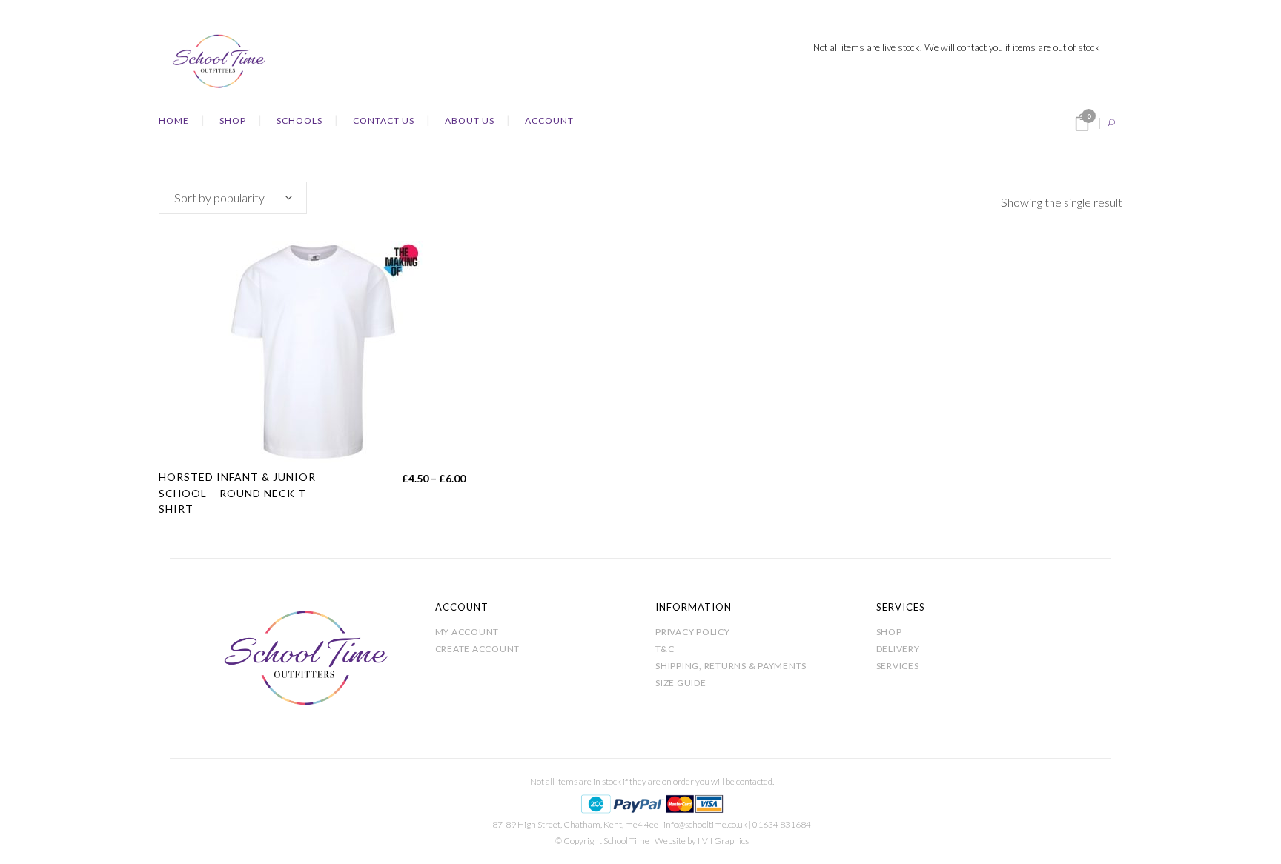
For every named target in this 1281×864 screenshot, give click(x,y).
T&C (664, 648)
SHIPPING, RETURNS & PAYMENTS (731, 665)
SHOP (889, 631)
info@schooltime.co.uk (705, 824)
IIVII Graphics (723, 840)
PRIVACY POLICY (692, 631)
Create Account (477, 648)
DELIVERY (898, 648)
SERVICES (897, 665)
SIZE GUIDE (680, 682)
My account (467, 631)
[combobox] (233, 198)
